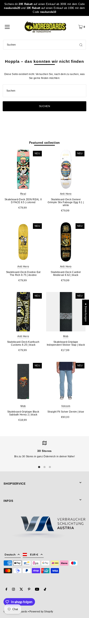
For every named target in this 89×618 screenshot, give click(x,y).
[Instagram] (13, 590)
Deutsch (10, 554)
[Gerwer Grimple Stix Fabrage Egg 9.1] (65, 169)
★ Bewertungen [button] (85, 312)
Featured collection (44, 142)
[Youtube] (37, 590)
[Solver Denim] (65, 381)
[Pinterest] (29, 590)
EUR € (34, 554)
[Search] (81, 45)
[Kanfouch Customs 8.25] (23, 311)
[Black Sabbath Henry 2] (23, 381)
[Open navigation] (7, 27)
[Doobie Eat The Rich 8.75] (23, 242)
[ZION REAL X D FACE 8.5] (23, 169)
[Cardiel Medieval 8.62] (65, 242)
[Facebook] (6, 590)
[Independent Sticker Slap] (65, 311)
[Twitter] (21, 590)
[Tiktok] (45, 590)
